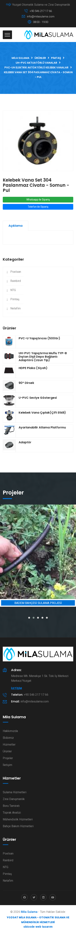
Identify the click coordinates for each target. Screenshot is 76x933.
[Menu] (7, 34)
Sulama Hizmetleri (14, 792)
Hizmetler (9, 744)
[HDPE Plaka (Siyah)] (9, 371)
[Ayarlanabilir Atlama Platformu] (9, 431)
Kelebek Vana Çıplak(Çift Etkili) (42, 412)
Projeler (8, 758)
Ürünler (7, 751)
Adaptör (25, 442)
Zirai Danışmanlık (14, 799)
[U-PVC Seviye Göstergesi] (9, 401)
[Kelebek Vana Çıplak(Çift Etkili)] (9, 416)
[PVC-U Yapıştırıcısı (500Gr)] (9, 341)
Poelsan (15, 271)
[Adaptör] (9, 445)
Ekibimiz (8, 738)
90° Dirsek (26, 383)
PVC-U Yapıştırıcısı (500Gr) (39, 338)
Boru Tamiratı (11, 806)
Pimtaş (14, 299)
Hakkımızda (10, 731)
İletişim (16, 688)
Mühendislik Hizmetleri (18, 819)
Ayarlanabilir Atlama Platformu (42, 427)
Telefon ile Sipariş (38, 206)
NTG (13, 290)
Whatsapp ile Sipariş (38, 199)
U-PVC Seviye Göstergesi (38, 398)
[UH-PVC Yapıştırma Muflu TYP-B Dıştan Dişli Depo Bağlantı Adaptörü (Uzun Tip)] (9, 356)
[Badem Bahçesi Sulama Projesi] (38, 552)
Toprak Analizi (12, 812)
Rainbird (15, 281)
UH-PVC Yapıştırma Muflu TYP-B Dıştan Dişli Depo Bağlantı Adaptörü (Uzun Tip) (43, 356)
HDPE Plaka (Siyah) (33, 368)
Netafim (15, 308)
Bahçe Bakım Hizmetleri (18, 826)
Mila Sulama (29, 912)
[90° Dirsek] (9, 386)
